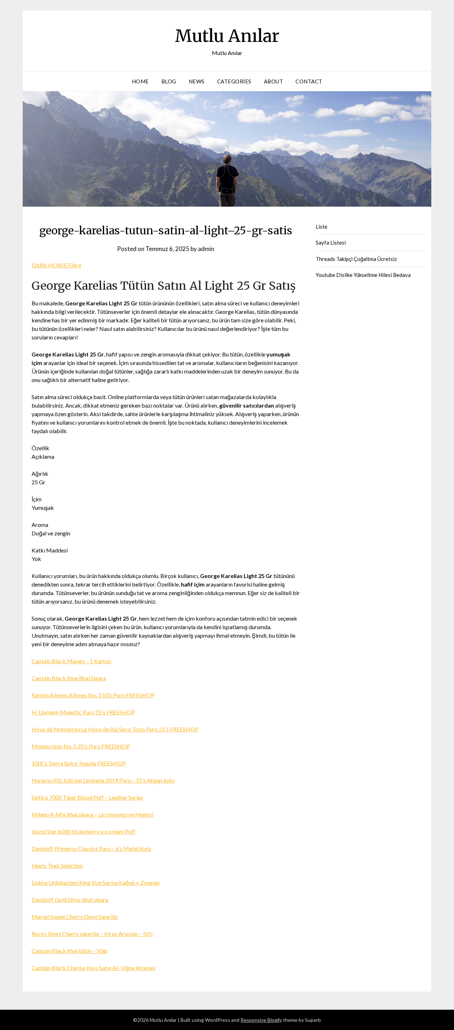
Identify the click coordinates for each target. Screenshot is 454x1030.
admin (206, 248)
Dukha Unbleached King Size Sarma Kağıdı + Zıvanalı (96, 882)
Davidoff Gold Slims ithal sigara (70, 899)
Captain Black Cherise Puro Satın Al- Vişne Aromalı (93, 967)
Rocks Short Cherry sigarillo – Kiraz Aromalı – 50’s (92, 933)
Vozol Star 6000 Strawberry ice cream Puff (83, 831)
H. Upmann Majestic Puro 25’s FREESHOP (83, 712)
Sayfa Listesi (331, 242)
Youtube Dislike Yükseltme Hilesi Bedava (363, 275)
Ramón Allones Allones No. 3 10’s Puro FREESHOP (93, 695)
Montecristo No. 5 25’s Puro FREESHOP (81, 746)
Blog (168, 81)
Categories (234, 81)
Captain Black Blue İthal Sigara (69, 678)
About (273, 81)
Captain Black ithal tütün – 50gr (70, 950)
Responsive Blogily (261, 1020)
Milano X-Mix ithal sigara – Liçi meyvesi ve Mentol (92, 814)
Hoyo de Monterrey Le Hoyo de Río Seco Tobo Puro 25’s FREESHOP (115, 729)
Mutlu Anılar (227, 36)
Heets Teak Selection (57, 865)
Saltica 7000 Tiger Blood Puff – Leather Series (87, 797)
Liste (321, 226)
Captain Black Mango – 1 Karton (71, 661)
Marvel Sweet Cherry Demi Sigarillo (75, 916)
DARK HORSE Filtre (56, 265)
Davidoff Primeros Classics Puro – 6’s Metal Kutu (91, 848)
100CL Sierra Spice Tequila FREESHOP (79, 763)
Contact (308, 81)
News (197, 81)
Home (140, 81)
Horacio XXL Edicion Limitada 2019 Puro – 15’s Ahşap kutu (103, 780)
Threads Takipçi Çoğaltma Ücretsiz (356, 259)
